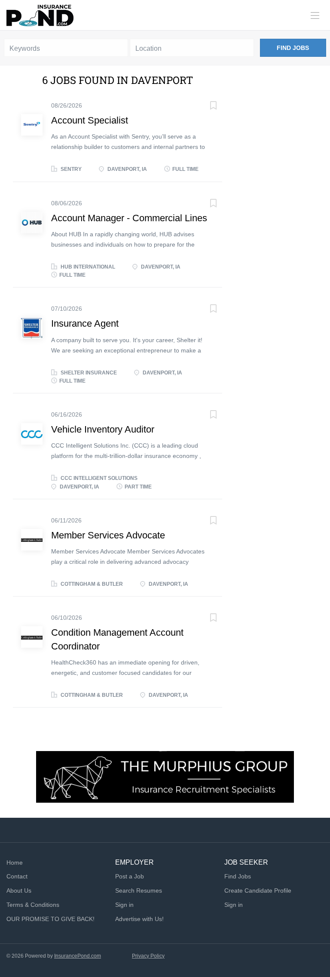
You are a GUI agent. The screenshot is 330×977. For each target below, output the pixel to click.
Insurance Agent (85, 323)
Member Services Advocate (108, 535)
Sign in (124, 904)
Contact (17, 876)
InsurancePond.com (77, 956)
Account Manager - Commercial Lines (129, 218)
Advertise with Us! (139, 918)
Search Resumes (138, 890)
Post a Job (129, 876)
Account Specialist (89, 120)
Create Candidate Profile (257, 890)
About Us (18, 890)
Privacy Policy (148, 956)
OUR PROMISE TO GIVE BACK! (50, 918)
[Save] (205, 106)
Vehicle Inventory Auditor (102, 429)
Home (14, 862)
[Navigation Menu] (315, 15)
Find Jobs (293, 47)
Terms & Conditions (32, 904)
